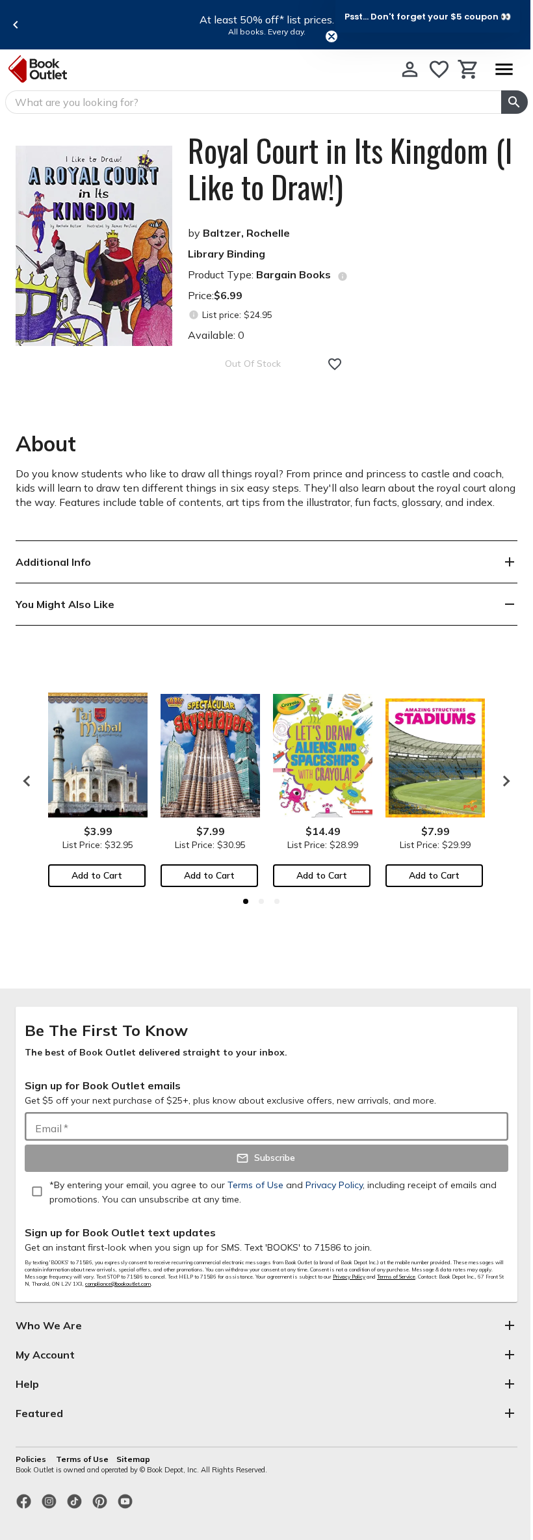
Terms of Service (396, 1276)
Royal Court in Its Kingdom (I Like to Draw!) (350, 168)
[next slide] (503, 781)
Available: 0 (216, 334)
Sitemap (133, 1459)
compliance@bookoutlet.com (118, 1284)
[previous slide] (15, 24)
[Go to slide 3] (277, 901)
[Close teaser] (331, 36)
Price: (215, 295)
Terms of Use (82, 1459)
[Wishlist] (439, 69)
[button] (427, 16)
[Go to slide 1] (245, 901)
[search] (514, 102)
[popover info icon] (342, 276)
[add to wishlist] (334, 364)
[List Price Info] (193, 315)
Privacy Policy (349, 1276)
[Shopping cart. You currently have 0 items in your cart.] (468, 69)
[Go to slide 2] (261, 901)
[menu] (504, 69)
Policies (32, 1459)
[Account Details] (409, 69)
